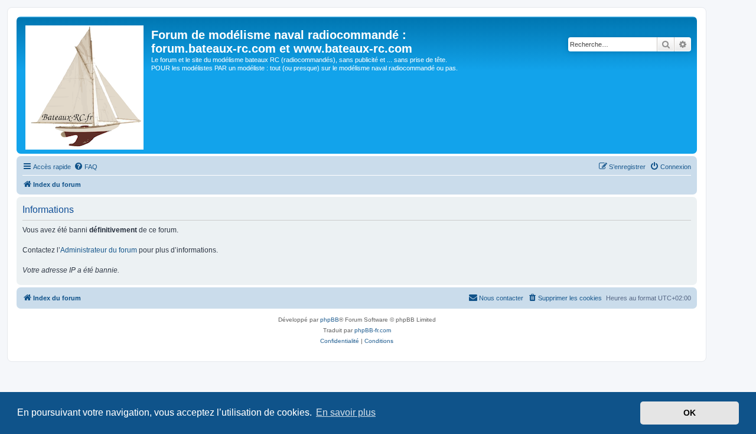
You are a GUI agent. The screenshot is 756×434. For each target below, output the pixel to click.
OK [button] (689, 412)
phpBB (329, 319)
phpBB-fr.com (372, 330)
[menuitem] (85, 167)
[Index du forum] (85, 85)
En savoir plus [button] (346, 412)
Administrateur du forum (98, 250)
